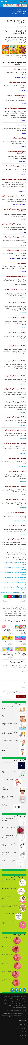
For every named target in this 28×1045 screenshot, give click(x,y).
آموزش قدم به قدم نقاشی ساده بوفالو (9, 880)
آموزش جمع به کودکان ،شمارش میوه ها (9, 771)
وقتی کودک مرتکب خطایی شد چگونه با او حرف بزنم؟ (9, 732)
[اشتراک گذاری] (20, 596)
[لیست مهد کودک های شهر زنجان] (20, 626)
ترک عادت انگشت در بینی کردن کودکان (9, 749)
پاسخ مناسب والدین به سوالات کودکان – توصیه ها (9, 905)
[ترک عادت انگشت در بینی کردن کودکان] (22, 749)
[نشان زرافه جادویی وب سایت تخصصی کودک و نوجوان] (23, 2)
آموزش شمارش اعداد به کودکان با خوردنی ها (9, 788)
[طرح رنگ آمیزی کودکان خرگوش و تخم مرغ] (22, 853)
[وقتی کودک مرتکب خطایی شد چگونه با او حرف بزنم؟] (22, 732)
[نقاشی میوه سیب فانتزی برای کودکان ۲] (22, 844)
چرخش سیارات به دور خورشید (9, 763)
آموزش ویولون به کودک (7, 779)
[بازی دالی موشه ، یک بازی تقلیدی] (22, 897)
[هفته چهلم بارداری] (15, 972)
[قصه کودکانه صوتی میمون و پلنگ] (22, 922)
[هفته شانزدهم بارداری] (17, 963)
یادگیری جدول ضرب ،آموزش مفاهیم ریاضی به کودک (9, 797)
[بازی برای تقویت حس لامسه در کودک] (22, 724)
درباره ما (24, 1031)
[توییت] (17, 596)
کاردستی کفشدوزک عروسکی (8, 827)
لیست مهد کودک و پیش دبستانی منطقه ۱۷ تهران (8, 654)
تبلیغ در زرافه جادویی (21, 1028)
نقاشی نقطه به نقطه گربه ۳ (8, 861)
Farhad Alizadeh (22, 1020)
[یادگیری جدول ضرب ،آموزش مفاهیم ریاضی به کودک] (22, 797)
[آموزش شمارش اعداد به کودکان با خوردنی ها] (22, 788)
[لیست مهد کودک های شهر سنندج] (20, 637)
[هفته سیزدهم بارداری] (17, 938)
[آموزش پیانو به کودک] (17, 805)
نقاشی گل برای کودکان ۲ (8, 913)
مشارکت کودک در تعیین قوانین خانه (9, 715)
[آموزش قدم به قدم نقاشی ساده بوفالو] (22, 880)
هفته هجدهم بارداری (7, 954)
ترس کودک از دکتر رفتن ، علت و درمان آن (10, 741)
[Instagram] (12, 990)
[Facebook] (20, 990)
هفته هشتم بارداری (6, 980)
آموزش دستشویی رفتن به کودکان (8, 707)
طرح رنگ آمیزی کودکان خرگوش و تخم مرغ (9, 853)
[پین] (9, 596)
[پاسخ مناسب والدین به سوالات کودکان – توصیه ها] (22, 905)
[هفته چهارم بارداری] (15, 946)
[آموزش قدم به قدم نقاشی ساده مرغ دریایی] (22, 819)
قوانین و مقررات (22, 1035)
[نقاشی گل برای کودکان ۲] (18, 914)
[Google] (16, 990)
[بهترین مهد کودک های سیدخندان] (20, 648)
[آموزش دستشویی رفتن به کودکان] (22, 707)
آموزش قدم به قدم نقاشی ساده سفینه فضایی (9, 836)
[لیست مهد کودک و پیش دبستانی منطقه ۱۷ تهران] (7, 648)
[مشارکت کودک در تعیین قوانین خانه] (22, 715)
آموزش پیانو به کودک (7, 805)
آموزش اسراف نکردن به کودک (9, 888)
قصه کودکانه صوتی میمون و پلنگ (8, 922)
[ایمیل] (24, 596)
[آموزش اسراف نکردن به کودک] (21, 888)
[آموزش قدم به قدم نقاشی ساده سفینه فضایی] (22, 836)
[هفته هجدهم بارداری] (17, 955)
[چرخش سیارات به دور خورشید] (21, 763)
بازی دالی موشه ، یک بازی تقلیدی (8, 897)
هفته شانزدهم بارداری (7, 963)
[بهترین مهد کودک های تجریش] (7, 637)
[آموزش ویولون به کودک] (18, 780)
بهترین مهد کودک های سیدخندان (20, 653)
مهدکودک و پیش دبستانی (11, 27)
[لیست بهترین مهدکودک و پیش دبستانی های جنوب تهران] (7, 626)
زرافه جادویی (23, 1024)
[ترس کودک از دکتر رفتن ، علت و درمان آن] (22, 741)
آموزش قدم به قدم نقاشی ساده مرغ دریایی (9, 819)
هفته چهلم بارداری (6, 971)
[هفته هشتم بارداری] (16, 980)
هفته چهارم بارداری (6, 946)
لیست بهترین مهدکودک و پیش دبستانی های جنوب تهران (7, 630)
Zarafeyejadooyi (8, 1013)
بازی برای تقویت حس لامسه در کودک (9, 724)
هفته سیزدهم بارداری (7, 938)
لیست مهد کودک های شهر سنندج (21, 642)
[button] (2, 1)
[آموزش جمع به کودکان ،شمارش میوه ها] (22, 771)
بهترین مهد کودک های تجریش (7, 642)
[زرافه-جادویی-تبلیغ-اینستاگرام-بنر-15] (15, 5)
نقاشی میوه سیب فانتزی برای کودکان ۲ (9, 844)
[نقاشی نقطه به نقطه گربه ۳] (20, 861)
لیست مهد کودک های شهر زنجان (21, 631)
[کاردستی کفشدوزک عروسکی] (20, 827)
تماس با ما (23, 1039)
